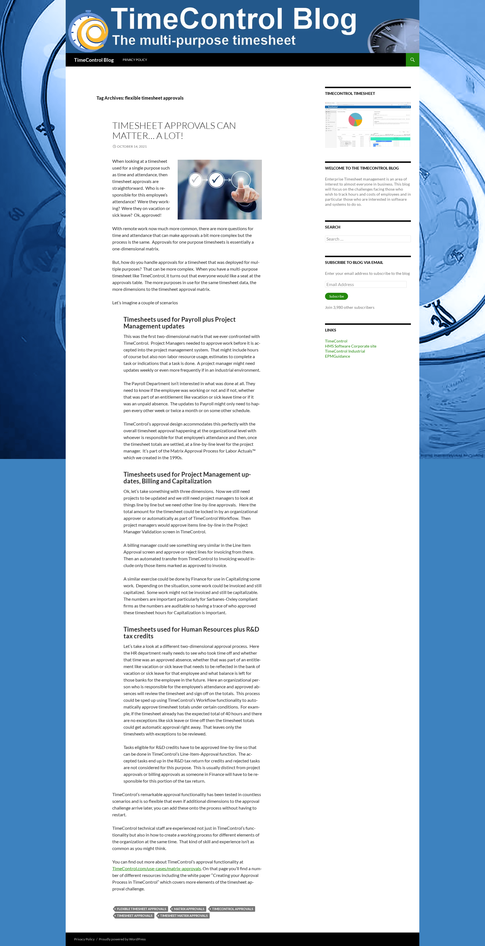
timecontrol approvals (232, 909)
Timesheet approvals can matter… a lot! (174, 130)
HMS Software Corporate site (350, 346)
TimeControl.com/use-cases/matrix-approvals (156, 868)
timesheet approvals (134, 915)
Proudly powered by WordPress (122, 939)
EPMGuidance (337, 356)
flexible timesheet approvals (141, 909)
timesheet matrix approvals (184, 915)
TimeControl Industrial (345, 351)
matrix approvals (189, 909)
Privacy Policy (135, 59)
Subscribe (336, 296)
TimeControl (336, 341)
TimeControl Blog (94, 60)
